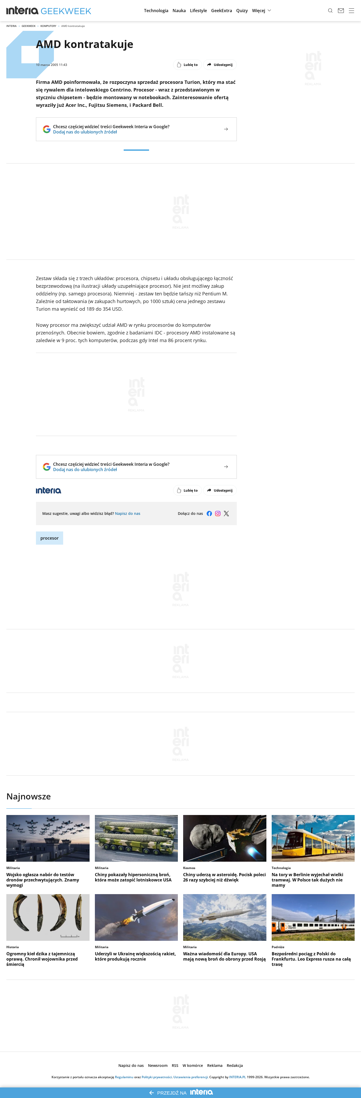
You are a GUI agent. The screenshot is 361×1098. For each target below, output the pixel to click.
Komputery (48, 26)
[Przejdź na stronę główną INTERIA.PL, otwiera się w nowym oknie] (22, 10)
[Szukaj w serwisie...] (330, 10)
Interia (11, 26)
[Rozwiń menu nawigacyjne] (351, 10)
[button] (156, 10)
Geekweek (28, 26)
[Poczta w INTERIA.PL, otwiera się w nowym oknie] (341, 10)
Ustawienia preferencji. (191, 1077)
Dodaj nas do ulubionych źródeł (111, 132)
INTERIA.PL (237, 1077)
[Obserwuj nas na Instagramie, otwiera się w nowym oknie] (218, 513)
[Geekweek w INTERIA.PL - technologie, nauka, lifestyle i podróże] (66, 10)
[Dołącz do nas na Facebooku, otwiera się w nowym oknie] (209, 513)
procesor (49, 538)
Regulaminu (124, 1077)
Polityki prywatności (157, 1077)
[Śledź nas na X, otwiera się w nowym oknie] (226, 513)
